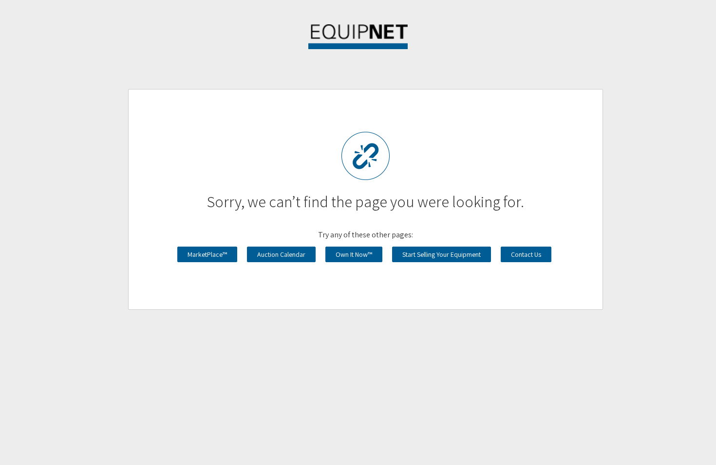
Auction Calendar (281, 254)
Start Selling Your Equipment (441, 254)
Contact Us (526, 254)
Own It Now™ (354, 254)
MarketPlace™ (207, 254)
